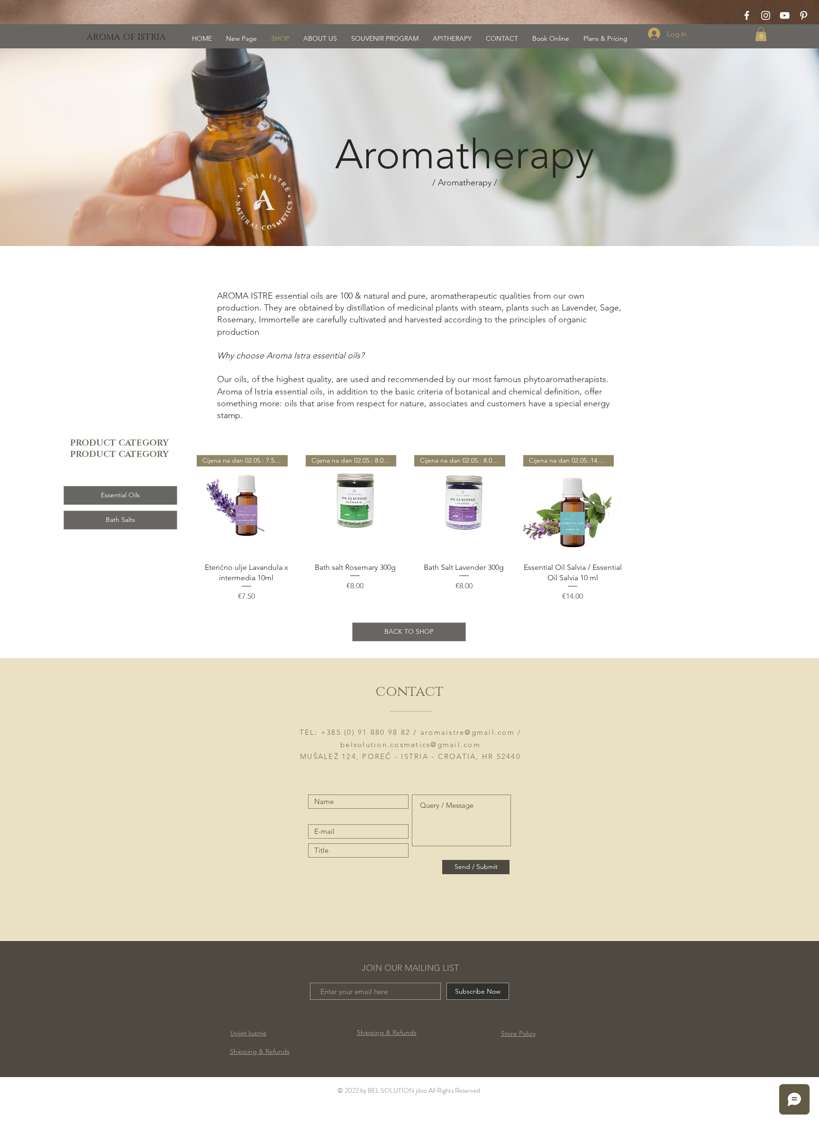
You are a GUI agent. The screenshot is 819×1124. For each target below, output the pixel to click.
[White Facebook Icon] (747, 15)
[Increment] (288, 616)
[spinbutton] (246, 616)
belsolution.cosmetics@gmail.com (410, 744)
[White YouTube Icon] (785, 15)
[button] (761, 34)
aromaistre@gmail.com (467, 732)
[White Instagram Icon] (766, 15)
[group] (409, 552)
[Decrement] (204, 616)
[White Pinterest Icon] (804, 15)
